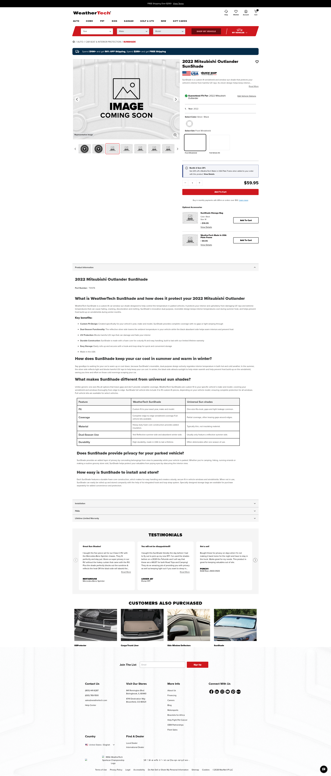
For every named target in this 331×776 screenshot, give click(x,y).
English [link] (106, 744)
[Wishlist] (257, 61)
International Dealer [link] (135, 747)
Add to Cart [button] (246, 220)
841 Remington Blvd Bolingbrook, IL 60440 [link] (136, 692)
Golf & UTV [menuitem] (147, 21)
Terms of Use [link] (101, 769)
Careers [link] (170, 700)
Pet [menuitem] (102, 21)
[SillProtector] (95, 625)
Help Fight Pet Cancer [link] (177, 719)
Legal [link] (127, 769)
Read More (254, 86)
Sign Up (198, 664)
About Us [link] (171, 690)
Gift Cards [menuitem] (180, 21)
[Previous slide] (75, 148)
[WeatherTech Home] (92, 13)
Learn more (243, 200)
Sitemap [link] (195, 769)
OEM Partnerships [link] (175, 724)
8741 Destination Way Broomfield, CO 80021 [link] (136, 700)
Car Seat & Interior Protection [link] (103, 41)
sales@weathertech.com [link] (96, 700)
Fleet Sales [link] (172, 729)
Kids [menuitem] (114, 21)
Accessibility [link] (139, 769)
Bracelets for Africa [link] (176, 715)
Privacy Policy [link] (116, 769)
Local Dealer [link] (131, 743)
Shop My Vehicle (206, 31)
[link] (73, 41)
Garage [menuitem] (129, 21)
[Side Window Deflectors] (188, 625)
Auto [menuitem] (76, 21)
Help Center (90, 705)
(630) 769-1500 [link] (92, 695)
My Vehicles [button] (238, 32)
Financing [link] (171, 695)
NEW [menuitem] (163, 21)
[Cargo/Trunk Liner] (142, 625)
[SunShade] (235, 625)
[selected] (189, 123)
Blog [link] (169, 705)
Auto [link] (80, 41)
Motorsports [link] (172, 710)
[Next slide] (177, 148)
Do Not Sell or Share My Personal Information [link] (168, 769)
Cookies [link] (205, 769)
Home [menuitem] (89, 21)
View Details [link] (206, 227)
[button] (236, 13)
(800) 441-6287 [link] (92, 690)
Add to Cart (221, 191)
